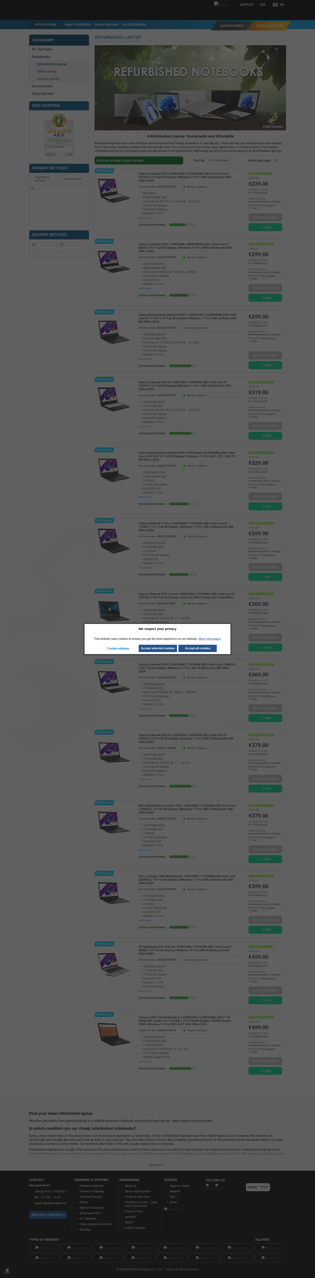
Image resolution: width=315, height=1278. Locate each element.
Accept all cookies (197, 648)
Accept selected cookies (158, 648)
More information (210, 638)
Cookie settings (118, 648)
